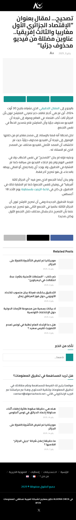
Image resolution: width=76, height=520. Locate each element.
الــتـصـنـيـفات (50, 472)
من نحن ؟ (44, 476)
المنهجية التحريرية (18, 472)
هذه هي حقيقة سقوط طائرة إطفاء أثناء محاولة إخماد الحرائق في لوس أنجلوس (31, 410)
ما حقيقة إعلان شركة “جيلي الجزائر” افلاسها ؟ (34, 442)
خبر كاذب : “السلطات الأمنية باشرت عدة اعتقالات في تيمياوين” (33, 278)
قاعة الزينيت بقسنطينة (35, 189)
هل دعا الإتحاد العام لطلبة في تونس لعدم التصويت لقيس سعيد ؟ (31, 326)
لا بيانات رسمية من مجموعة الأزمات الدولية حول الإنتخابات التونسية (30, 310)
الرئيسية (64, 472)
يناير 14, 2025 (48, 269)
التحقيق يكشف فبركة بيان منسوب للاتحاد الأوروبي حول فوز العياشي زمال (30, 294)
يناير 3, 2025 (65, 53)
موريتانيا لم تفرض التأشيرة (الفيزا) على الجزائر (33, 262)
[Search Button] (69, 357)
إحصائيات (35, 472)
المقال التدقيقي (49, 108)
